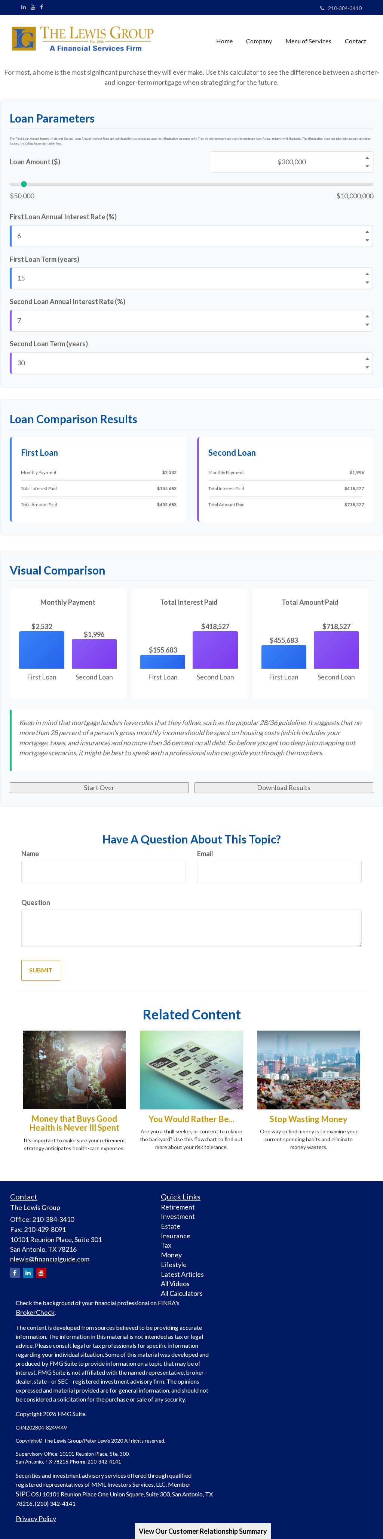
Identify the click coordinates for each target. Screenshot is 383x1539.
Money (171, 1255)
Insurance (175, 1236)
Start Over (99, 787)
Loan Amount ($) (35, 162)
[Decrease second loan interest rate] (367, 325)
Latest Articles (182, 1274)
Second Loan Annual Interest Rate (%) (67, 301)
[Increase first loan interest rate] (367, 231)
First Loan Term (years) (44, 259)
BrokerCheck (35, 1312)
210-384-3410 (345, 8)
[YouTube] (33, 7)
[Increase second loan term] (367, 358)
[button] (259, 41)
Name (30, 853)
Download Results (283, 787)
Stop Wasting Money (308, 1119)
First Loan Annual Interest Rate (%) (63, 217)
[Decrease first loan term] (367, 283)
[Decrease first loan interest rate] (367, 240)
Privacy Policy (36, 1518)
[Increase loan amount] (367, 158)
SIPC (23, 1494)
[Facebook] (41, 7)
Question (35, 902)
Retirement (178, 1207)
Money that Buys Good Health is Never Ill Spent (74, 1123)
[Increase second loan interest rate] (367, 316)
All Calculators (182, 1293)
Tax (166, 1245)
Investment (178, 1216)
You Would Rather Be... (191, 1119)
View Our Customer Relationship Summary (203, 1531)
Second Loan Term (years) (49, 344)
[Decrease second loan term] (367, 367)
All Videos (175, 1283)
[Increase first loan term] (367, 274)
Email (205, 853)
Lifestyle (174, 1264)
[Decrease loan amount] (367, 166)
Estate (170, 1226)
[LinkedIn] (23, 7)
